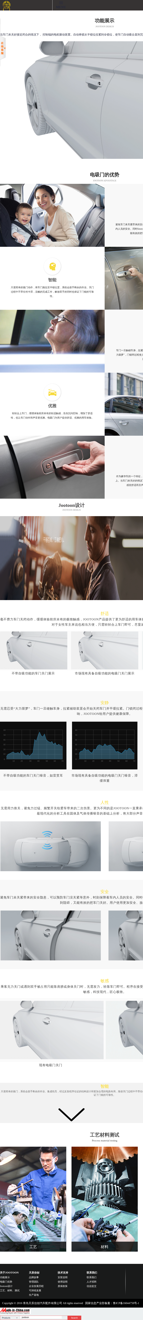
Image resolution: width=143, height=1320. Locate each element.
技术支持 (63, 1272)
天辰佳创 (34, 1272)
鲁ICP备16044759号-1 (126, 1303)
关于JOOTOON (9, 1272)
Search (74, 1318)
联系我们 (92, 1272)
